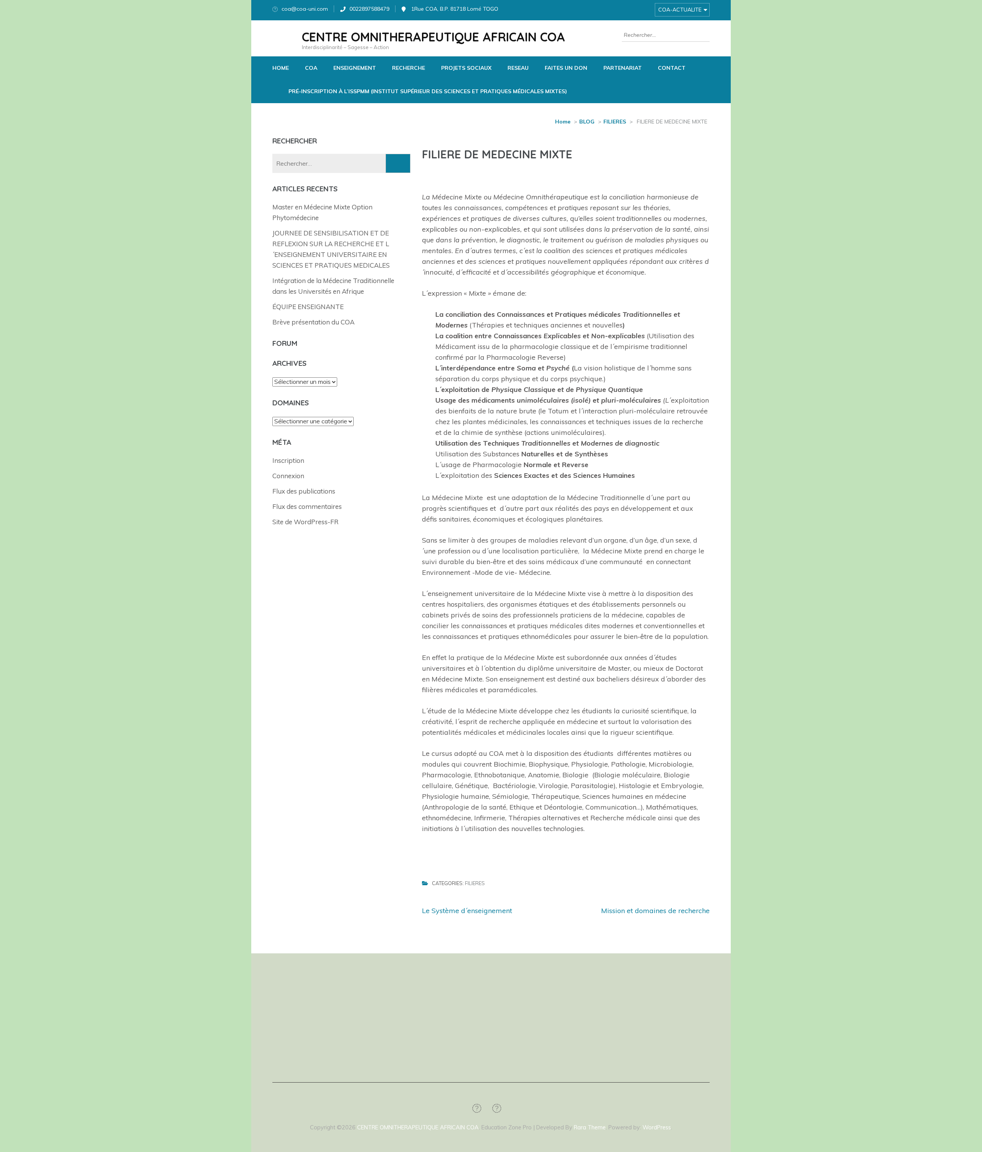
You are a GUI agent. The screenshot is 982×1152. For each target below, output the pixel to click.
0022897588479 (369, 8)
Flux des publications (303, 491)
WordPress (657, 1127)
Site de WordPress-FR (305, 522)
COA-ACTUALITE (680, 9)
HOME (280, 67)
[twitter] (496, 1108)
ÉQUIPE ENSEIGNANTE (308, 307)
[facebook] (476, 1108)
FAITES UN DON (566, 67)
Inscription (288, 460)
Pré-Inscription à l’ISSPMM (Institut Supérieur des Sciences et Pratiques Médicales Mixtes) (427, 91)
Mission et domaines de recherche (655, 910)
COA (311, 67)
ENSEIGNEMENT (354, 67)
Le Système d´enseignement (467, 910)
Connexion (288, 476)
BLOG (587, 121)
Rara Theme (590, 1127)
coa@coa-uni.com (305, 8)
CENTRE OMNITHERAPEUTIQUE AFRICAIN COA (433, 36)
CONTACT (671, 67)
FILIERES (614, 121)
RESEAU (518, 67)
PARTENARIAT (622, 67)
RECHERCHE (408, 67)
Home (562, 121)
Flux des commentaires (307, 506)
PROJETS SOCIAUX (466, 67)
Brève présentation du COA (313, 322)
